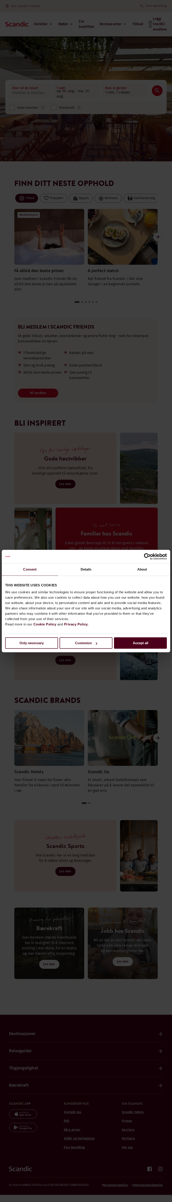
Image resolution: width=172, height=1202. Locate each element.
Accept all (140, 643)
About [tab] (142, 569)
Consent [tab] (30, 569)
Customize (83, 643)
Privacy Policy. (76, 624)
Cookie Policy (44, 624)
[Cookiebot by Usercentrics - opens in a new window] (147, 556)
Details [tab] (86, 569)
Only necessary (31, 643)
